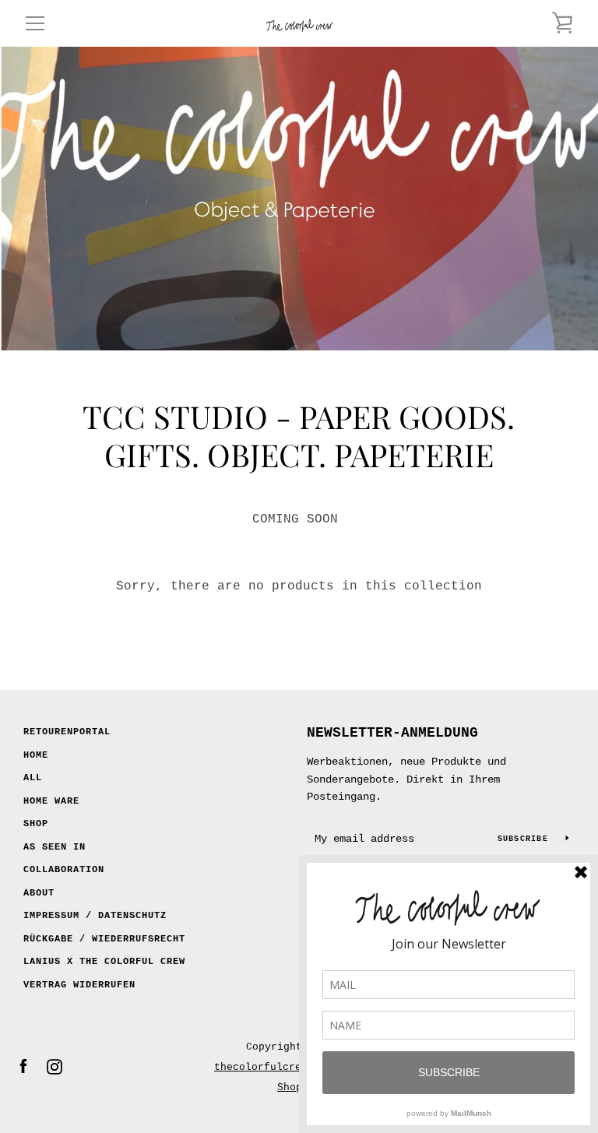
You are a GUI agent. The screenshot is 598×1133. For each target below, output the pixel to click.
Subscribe (526, 839)
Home (35, 755)
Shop (35, 823)
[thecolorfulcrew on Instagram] (54, 1067)
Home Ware (51, 801)
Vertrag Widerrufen (79, 985)
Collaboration (63, 869)
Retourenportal (67, 732)
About (39, 893)
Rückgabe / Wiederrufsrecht (104, 939)
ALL (32, 777)
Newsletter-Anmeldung (392, 733)
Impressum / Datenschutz (95, 915)
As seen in (54, 847)
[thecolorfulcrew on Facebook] (23, 1067)
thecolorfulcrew (261, 1067)
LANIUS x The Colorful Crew (104, 961)
